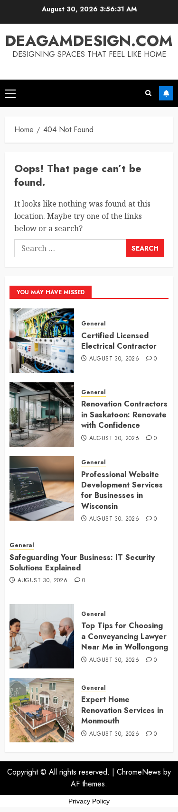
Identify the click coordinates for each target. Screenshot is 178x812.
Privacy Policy (89, 801)
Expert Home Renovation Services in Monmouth (122, 710)
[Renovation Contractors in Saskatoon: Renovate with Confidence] (41, 414)
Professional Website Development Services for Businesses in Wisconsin (122, 490)
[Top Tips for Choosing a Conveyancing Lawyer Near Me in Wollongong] (41, 636)
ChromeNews (139, 772)
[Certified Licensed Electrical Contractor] (41, 340)
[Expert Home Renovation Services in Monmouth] (41, 710)
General (93, 324)
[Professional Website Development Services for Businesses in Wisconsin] (41, 488)
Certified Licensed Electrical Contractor (119, 341)
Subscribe (166, 93)
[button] (10, 93)
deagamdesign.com (89, 41)
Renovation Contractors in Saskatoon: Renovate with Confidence (124, 414)
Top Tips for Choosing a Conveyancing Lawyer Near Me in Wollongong (124, 636)
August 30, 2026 (114, 359)
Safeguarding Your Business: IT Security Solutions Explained (82, 562)
